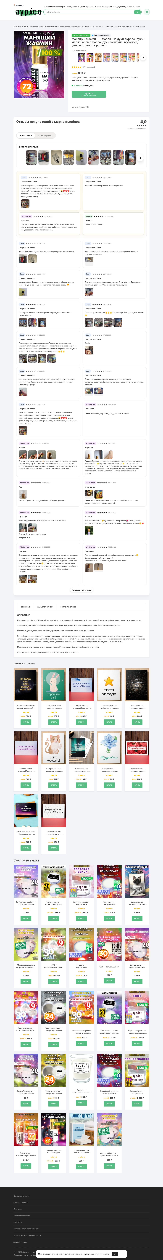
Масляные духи (36, 26)
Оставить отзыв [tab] (68, 607)
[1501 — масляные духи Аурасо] (115, 57)
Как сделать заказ (21, 1196)
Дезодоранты (73, 7)
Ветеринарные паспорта (55, 7)
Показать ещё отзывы (81, 590)
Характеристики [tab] (45, 607)
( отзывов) (88, 67)
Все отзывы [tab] (25, 135)
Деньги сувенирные (103, 7)
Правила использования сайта (26, 1229)
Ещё (138, 7)
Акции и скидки (20, 1242)
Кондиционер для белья (123, 7)
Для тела (17, 26)
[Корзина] (147, 12)
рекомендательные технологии (70, 1254)
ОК (115, 1254)
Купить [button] (26, 722)
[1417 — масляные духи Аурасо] (106, 57)
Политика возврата (21, 1216)
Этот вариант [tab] (45, 135)
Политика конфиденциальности (27, 1235)
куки (53, 1254)
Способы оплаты (20, 1202)
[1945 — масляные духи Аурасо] (123, 57)
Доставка (17, 1209)
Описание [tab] (25, 607)
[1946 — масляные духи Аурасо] (131, 57)
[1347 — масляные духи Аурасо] (98, 57)
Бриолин (89, 7)
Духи (82, 7)
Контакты (17, 1222)
